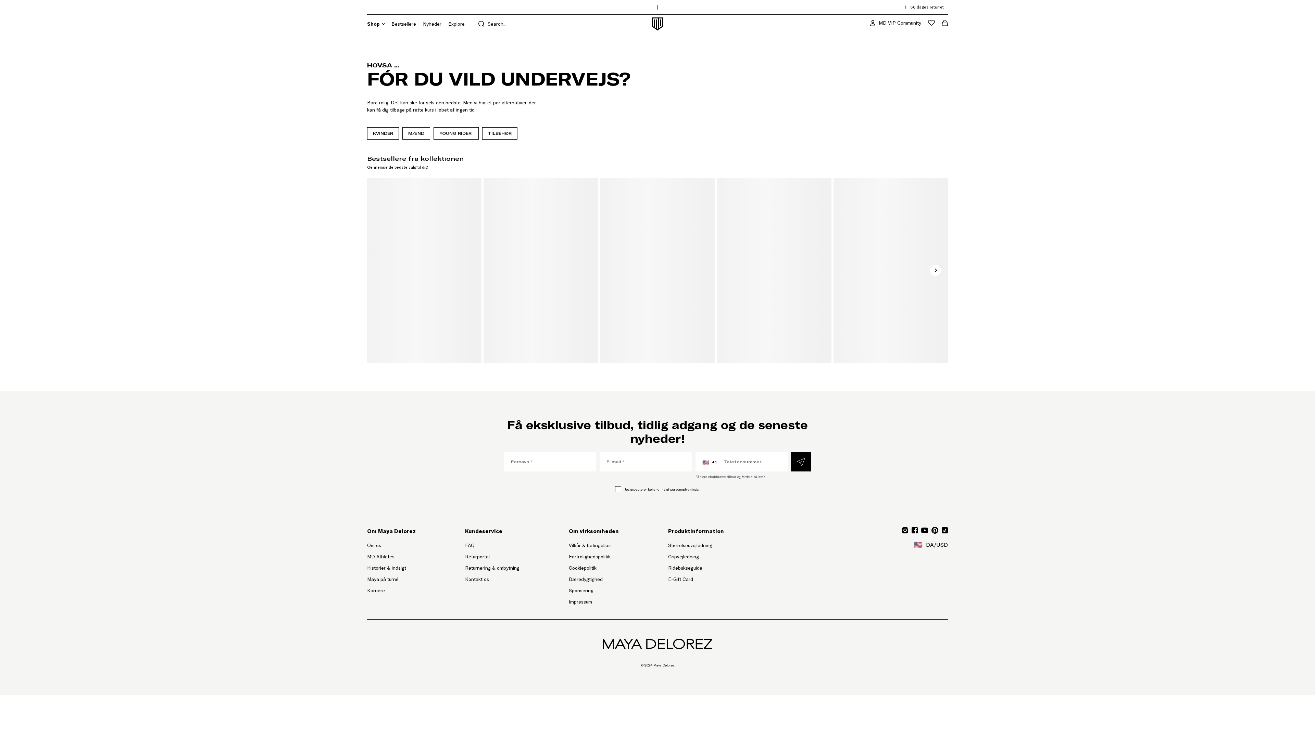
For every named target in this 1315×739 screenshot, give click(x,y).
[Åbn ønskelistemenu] (931, 22)
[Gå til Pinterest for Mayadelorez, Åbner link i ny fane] (934, 530)
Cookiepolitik (583, 568)
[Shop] (384, 24)
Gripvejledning (683, 557)
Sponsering (581, 590)
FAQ (470, 545)
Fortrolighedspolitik (590, 557)
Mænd (416, 133)
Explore (456, 24)
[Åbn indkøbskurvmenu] (945, 23)
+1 (709, 462)
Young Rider (456, 133)
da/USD (931, 545)
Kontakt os (477, 579)
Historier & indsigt (386, 568)
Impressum (580, 602)
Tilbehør (500, 133)
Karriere (376, 590)
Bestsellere (403, 24)
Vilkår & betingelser (590, 545)
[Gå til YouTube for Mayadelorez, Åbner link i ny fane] (924, 530)
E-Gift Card (680, 579)
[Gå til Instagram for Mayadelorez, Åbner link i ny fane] (905, 530)
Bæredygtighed (586, 579)
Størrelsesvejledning (690, 545)
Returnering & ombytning (492, 568)
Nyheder (432, 24)
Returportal (492, 556)
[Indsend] (801, 461)
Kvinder (383, 133)
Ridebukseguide (685, 568)
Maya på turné (383, 579)
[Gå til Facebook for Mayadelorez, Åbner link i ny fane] (915, 530)
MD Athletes (380, 557)
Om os (374, 545)
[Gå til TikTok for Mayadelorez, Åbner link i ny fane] (945, 530)
